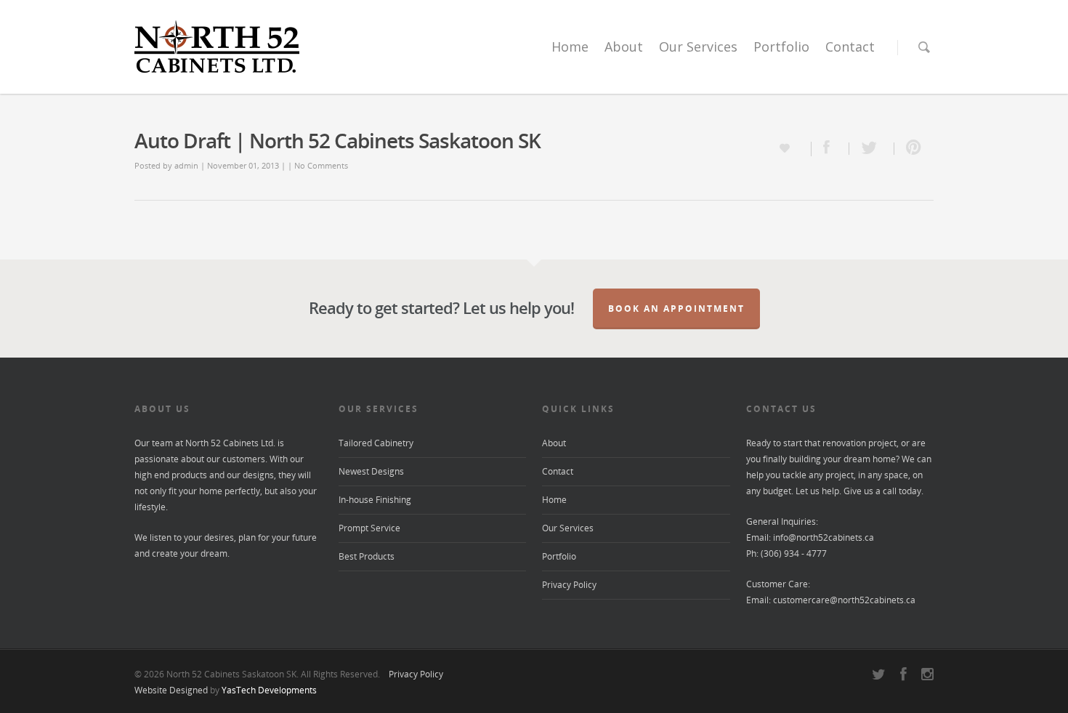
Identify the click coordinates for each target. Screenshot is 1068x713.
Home (569, 46)
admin (186, 165)
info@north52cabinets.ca (823, 537)
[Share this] (830, 148)
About (623, 46)
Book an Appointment (676, 308)
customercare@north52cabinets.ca (844, 600)
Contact (850, 46)
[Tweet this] (871, 148)
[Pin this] (914, 148)
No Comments (321, 165)
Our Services (698, 46)
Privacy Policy (569, 585)
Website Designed (171, 690)
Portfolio (781, 46)
